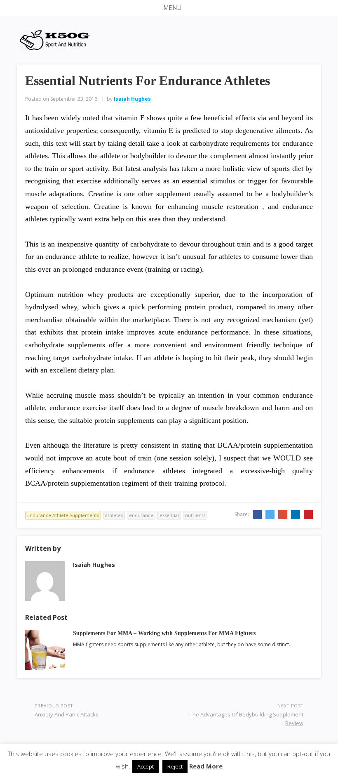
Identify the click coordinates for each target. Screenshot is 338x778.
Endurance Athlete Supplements (63, 515)
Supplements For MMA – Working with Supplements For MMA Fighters (164, 633)
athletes (114, 515)
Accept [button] (145, 766)
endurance (141, 515)
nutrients (195, 515)
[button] (169, 8)
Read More (206, 766)
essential (169, 515)
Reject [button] (175, 766)
